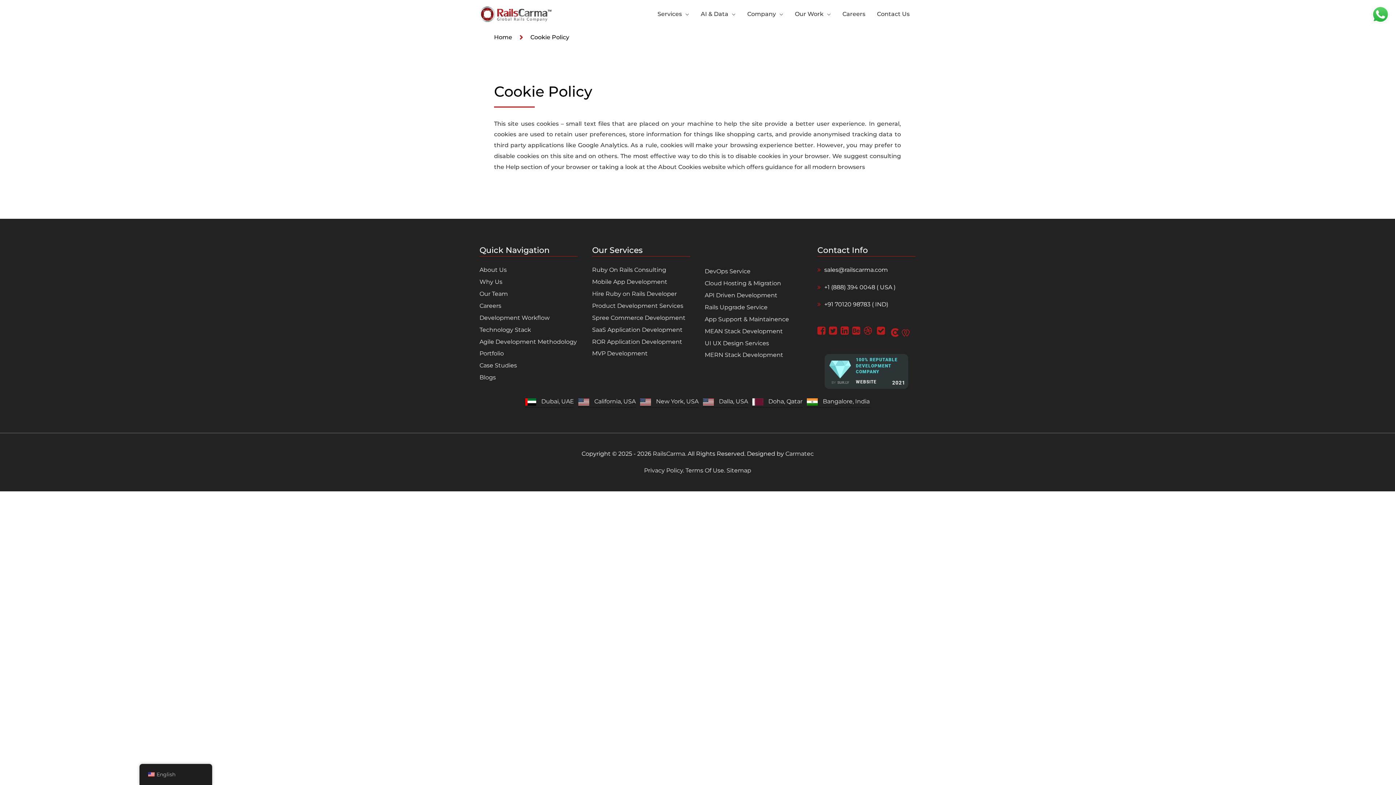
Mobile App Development (629, 281)
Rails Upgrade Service (736, 307)
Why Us (491, 281)
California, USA (615, 401)
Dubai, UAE (557, 401)
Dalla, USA (733, 401)
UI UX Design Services (737, 343)
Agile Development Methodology (528, 341)
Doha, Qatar (785, 401)
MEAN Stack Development (744, 331)
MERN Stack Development (744, 354)
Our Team (494, 293)
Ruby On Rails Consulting (629, 269)
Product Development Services (637, 305)
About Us (493, 269)
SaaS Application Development (637, 329)
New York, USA (677, 401)
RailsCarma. (669, 453)
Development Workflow (515, 317)
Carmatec (799, 453)
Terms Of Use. (705, 470)
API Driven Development (741, 295)
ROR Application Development (637, 341)
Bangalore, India (846, 401)
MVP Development (620, 353)
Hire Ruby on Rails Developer (634, 293)
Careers (490, 305)
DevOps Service (728, 271)
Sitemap (738, 470)
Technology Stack (505, 329)
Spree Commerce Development (639, 317)
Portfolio (492, 353)
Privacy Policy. (665, 470)
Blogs (488, 377)
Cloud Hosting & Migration (743, 283)
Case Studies (498, 365)
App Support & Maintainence (747, 319)
